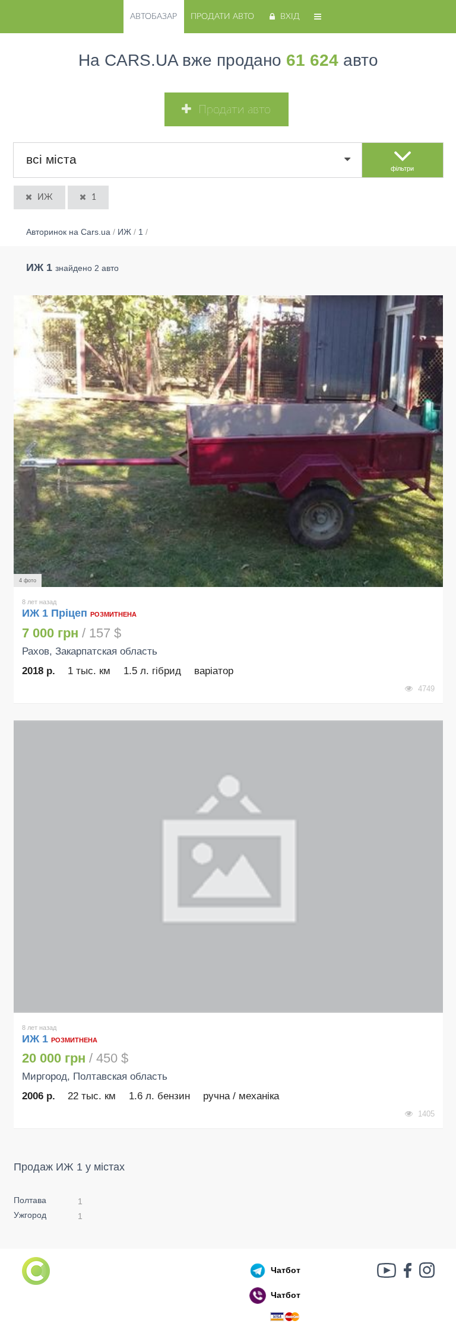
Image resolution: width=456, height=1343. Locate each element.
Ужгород (30, 1215)
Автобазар (153, 16)
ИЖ (45, 197)
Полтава (30, 1200)
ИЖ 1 (36, 1039)
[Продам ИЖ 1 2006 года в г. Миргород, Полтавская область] (228, 866)
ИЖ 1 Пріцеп (54, 613)
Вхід (290, 16)
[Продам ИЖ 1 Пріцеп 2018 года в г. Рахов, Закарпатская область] (228, 441)
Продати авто (222, 16)
